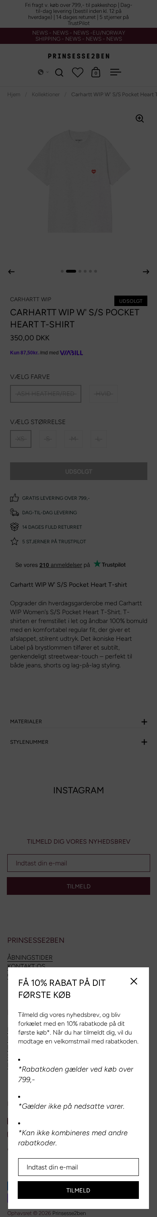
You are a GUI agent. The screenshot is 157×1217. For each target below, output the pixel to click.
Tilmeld (78, 1190)
